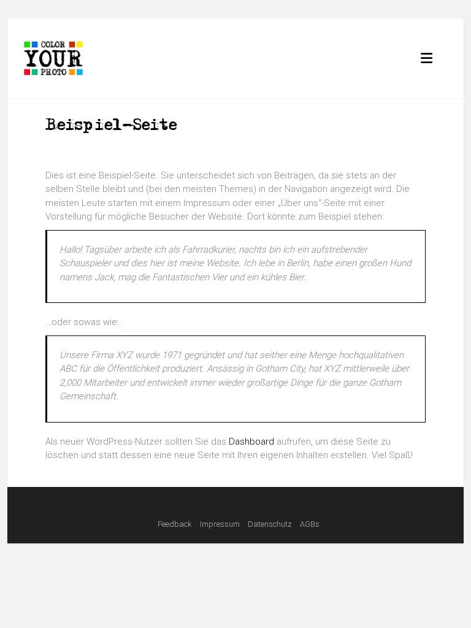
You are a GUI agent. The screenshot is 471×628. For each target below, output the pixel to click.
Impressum (220, 524)
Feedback (175, 524)
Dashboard (251, 441)
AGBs (310, 524)
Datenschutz (270, 524)
